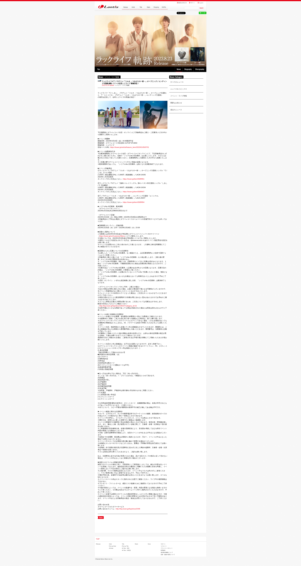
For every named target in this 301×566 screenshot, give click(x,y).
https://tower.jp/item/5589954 (133, 202)
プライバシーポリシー (166, 548)
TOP (98, 69)
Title (123, 544)
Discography (200, 69)
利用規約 (163, 550)
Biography (188, 69)
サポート (163, 544)
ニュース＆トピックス (178, 89)
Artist (110, 544)
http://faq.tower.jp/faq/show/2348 (128, 509)
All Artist (111, 548)
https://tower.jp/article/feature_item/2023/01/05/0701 (129, 147)
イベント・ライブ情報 (178, 96)
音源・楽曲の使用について (168, 554)
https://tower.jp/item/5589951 (133, 179)
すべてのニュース (177, 82)
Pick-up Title (125, 546)
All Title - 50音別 (126, 550)
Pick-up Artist (112, 546)
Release (98, 544)
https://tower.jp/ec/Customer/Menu (112, 236)
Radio (136, 544)
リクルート (164, 546)
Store (149, 544)
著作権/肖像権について (167, 552)
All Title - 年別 (125, 548)
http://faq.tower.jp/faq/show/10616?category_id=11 (118, 306)
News (179, 69)
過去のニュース (176, 110)
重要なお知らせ (176, 103)
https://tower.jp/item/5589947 (133, 192)
